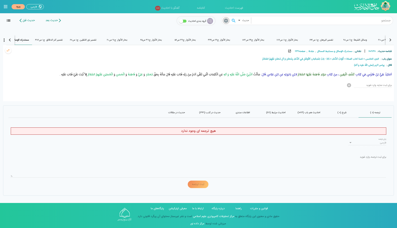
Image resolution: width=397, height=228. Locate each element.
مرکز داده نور (197, 223)
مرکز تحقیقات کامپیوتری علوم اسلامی (213, 216)
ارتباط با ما (198, 208)
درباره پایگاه (218, 208)
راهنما (239, 208)
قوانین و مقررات (259, 208)
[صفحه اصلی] (374, 6)
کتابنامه (201, 8)
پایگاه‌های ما (157, 208)
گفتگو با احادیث (167, 8)
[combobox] (322, 20)
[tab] (355, 40)
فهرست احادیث (234, 8)
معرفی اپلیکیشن (178, 208)
